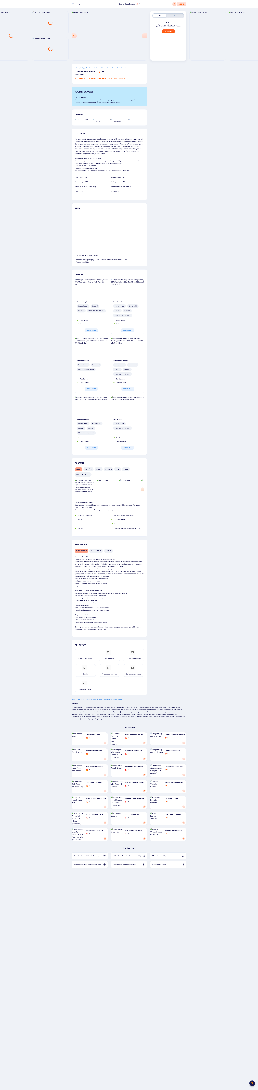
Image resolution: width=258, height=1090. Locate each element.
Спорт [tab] (98, 469)
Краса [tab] (125, 469)
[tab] (159, 15)
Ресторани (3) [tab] (96, 551)
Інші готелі (129, 847)
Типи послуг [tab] (81, 551)
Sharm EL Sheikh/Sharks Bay (99, 68)
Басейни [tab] (88, 469)
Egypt (84, 68)
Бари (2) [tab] (108, 551)
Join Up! (78, 68)
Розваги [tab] (108, 469)
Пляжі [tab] (78, 469)
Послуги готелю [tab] (83, 474)
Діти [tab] (117, 469)
